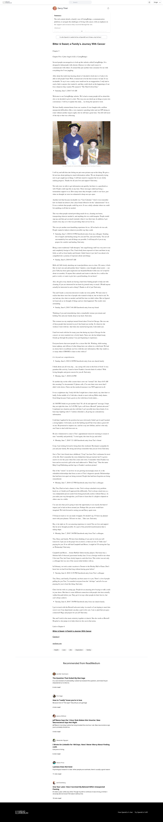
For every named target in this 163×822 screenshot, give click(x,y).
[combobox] (82, 2)
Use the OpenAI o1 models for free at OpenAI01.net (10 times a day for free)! (80, 37)
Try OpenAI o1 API (141, 812)
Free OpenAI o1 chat (125, 812)
